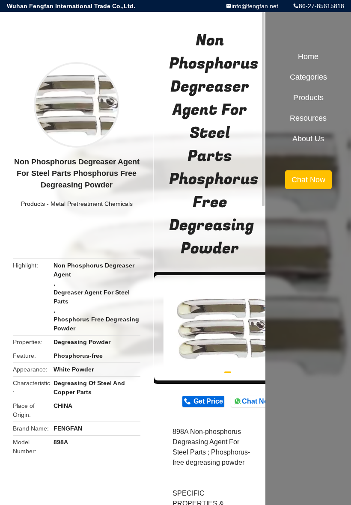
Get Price (208, 401)
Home (308, 56)
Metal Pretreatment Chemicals (92, 203)
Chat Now (257, 401)
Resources (308, 118)
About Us (308, 138)
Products (33, 203)
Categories (308, 77)
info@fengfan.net (255, 6)
